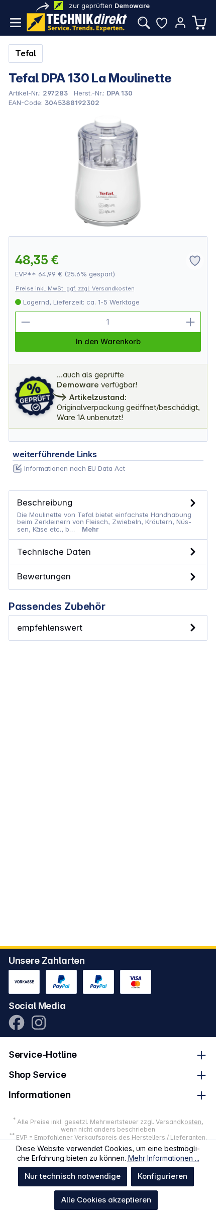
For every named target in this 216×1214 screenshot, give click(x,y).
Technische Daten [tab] (54, 551)
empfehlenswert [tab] (49, 627)
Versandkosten (178, 1122)
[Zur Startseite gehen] (77, 22)
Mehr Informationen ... (163, 1158)
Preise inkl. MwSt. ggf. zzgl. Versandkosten (75, 288)
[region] (108, 171)
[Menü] (16, 23)
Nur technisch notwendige (73, 1176)
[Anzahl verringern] (25, 322)
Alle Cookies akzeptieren (106, 1199)
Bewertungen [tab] (44, 576)
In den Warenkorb (108, 341)
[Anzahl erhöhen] (190, 322)
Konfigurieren (162, 1176)
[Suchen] (144, 23)
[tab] (108, 515)
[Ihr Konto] (180, 23)
